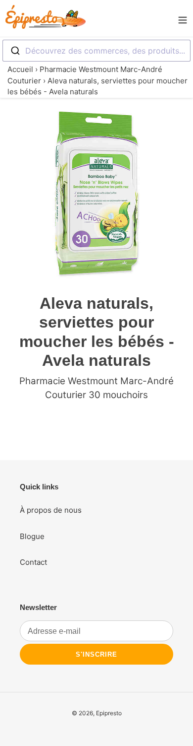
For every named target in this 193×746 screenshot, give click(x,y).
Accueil (20, 69)
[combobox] (96, 51)
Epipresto (109, 713)
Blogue (32, 536)
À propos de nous (51, 510)
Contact (33, 562)
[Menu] (182, 18)
